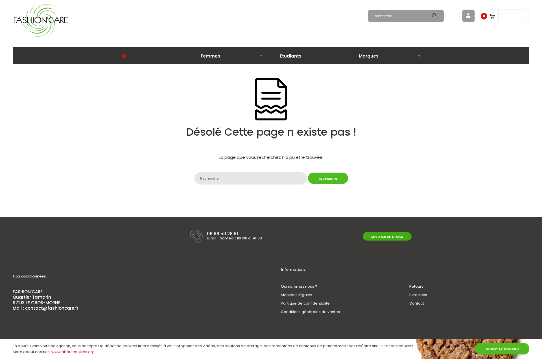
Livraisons (418, 295)
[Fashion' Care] (41, 36)
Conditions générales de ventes (310, 311)
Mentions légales (296, 295)
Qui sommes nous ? (299, 286)
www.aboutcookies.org (73, 351)
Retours (416, 286)
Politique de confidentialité (305, 303)
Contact (416, 303)
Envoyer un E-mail (387, 236)
